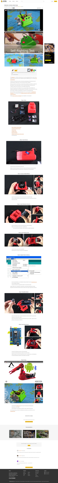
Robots (12, 6)
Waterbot (13, 77)
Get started (36, 473)
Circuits (9, 6)
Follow (16, 70)
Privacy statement (22, 481)
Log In (52, 1)
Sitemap (36, 475)
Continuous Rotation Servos (16, 128)
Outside (29, 474)
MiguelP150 (20, 450)
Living (28, 473)
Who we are (36, 476)
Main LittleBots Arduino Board (16, 127)
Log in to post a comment (29, 467)
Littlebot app (18, 405)
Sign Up (56, 1)
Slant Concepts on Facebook (16, 95)
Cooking (29, 472)
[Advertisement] (49, 53)
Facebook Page (12, 411)
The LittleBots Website (15, 74)
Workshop (24, 473)
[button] (42, 8)
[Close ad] (53, 44)
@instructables (47, 472)
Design (24, 474)
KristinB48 (20, 455)
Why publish (37, 472)
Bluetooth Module (14, 132)
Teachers (17, 1)
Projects (10, 1)
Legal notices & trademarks (45, 481)
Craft (24, 475)
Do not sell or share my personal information (35, 481)
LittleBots (6, 6)
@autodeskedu (47, 473)
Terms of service (17, 481)
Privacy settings (27, 481)
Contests (13, 1)
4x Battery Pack (14, 131)
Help (36, 474)
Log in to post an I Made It (29, 421)
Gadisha (20, 461)
